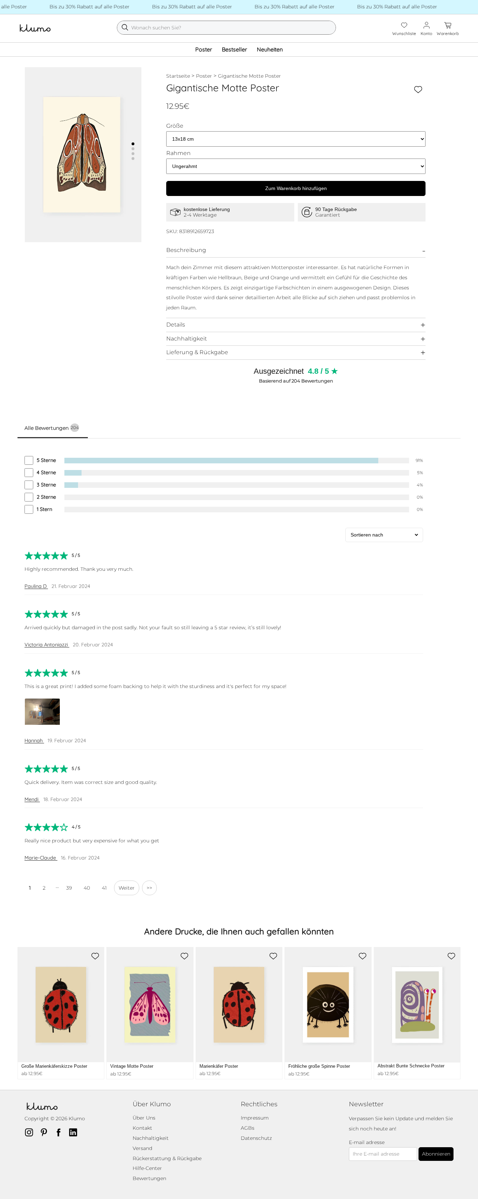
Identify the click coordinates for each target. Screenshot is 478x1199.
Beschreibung (186, 250)
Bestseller (234, 49)
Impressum (255, 1118)
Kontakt (142, 1128)
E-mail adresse (367, 1142)
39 (69, 888)
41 (104, 888)
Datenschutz (256, 1138)
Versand (142, 1148)
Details (175, 324)
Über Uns (144, 1118)
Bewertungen (149, 1178)
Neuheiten (270, 49)
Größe (174, 126)
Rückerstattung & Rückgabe (167, 1158)
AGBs (247, 1128)
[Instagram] (31, 1132)
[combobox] (226, 27)
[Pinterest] (45, 1132)
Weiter (127, 888)
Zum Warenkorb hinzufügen (296, 188)
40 (87, 888)
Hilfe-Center (147, 1168)
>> (149, 888)
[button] (133, 143)
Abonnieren (436, 1154)
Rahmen (178, 153)
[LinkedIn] (75, 1132)
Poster (203, 49)
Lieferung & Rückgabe (197, 352)
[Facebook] (60, 1132)
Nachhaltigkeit (186, 338)
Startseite (178, 76)
